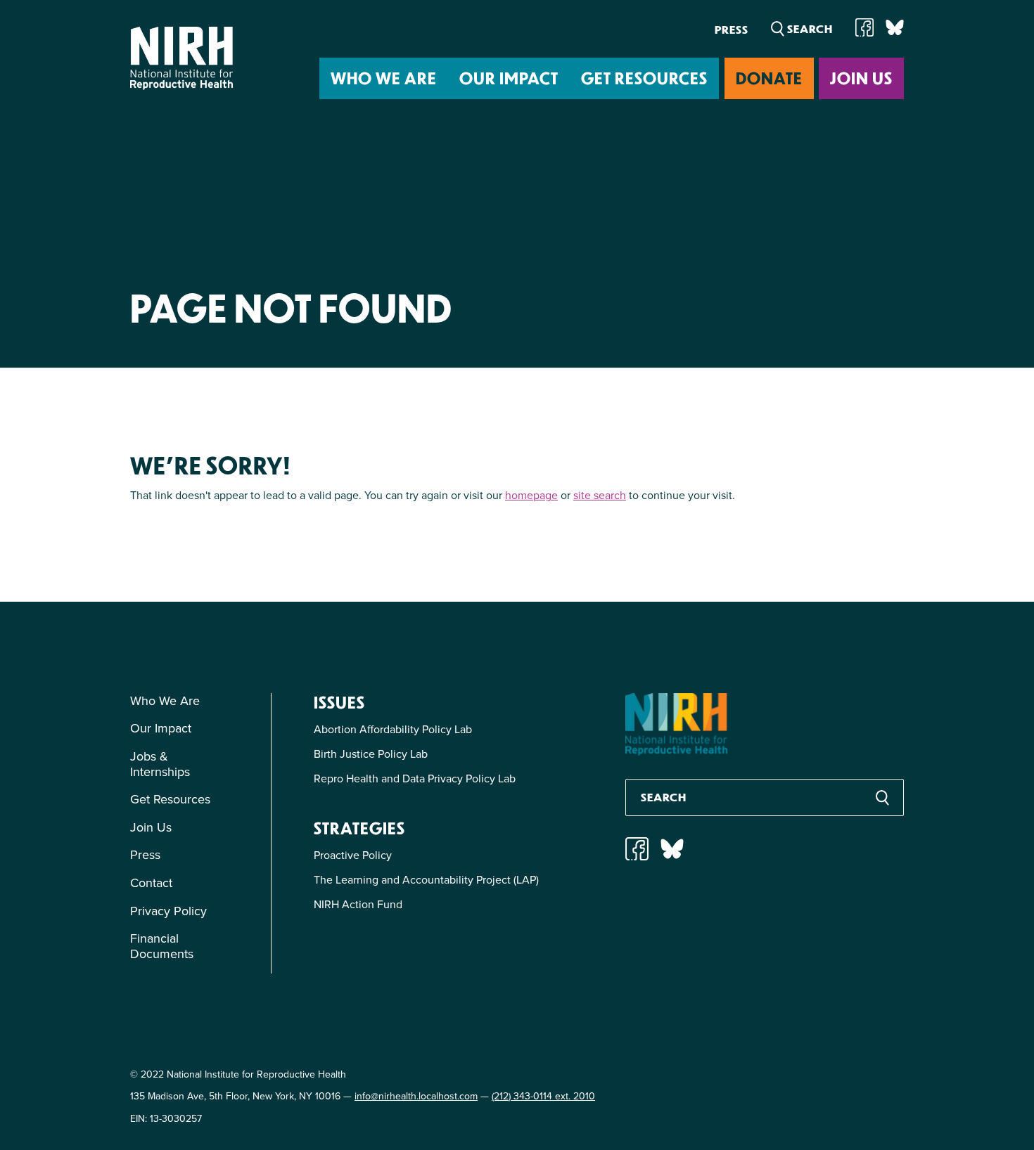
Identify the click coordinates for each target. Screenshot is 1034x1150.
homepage (531, 495)
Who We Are (384, 77)
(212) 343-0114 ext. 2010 (543, 1096)
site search (599, 495)
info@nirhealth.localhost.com (416, 1096)
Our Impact (509, 77)
